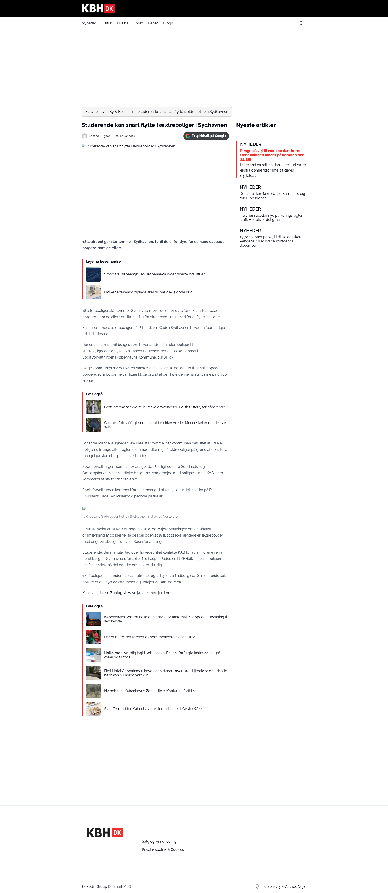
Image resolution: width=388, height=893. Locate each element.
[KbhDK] (194, 8)
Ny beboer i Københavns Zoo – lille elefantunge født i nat (151, 691)
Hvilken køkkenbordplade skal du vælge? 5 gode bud (148, 292)
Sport (138, 23)
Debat (153, 23)
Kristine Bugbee (100, 136)
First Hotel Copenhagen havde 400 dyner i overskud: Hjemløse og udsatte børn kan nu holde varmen (165, 673)
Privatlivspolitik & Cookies (163, 849)
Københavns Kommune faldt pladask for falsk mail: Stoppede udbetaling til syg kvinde (166, 619)
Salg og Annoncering (159, 841)
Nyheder (89, 23)
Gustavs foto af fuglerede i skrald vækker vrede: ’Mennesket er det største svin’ (165, 425)
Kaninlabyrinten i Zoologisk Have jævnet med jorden (125, 593)
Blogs (168, 23)
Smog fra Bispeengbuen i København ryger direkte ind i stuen (154, 274)
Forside (92, 112)
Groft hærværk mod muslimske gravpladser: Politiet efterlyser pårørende (164, 407)
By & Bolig (118, 112)
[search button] (301, 23)
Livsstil (122, 23)
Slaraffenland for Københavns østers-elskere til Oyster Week (153, 709)
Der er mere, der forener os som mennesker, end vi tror (149, 637)
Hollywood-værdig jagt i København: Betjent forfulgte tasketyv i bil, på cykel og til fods (162, 655)
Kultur (106, 23)
